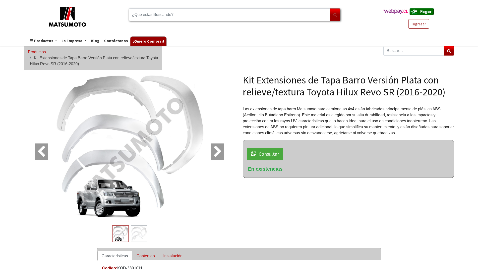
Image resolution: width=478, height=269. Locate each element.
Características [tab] (115, 256)
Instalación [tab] (172, 256)
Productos (37, 52)
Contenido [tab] (145, 256)
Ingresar (419, 23)
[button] (40, 148)
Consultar (269, 154)
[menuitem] (95, 41)
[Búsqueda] (335, 14)
